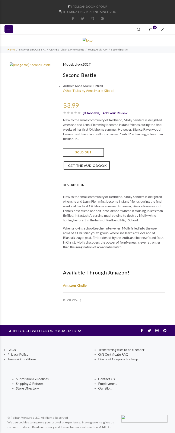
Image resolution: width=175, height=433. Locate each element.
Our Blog (105, 388)
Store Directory (27, 388)
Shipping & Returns (30, 383)
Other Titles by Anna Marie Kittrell (88, 90)
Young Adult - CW (98, 49)
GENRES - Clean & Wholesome (66, 49)
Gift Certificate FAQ (113, 354)
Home (11, 49)
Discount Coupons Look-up (118, 359)
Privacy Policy (17, 354)
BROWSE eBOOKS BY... (32, 49)
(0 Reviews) (91, 113)
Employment (107, 383)
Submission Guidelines (32, 379)
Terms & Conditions (21, 359)
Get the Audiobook (87, 165)
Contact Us (106, 379)
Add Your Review (114, 113)
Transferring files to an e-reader (121, 350)
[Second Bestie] (30, 64)
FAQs (11, 350)
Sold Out (83, 152)
